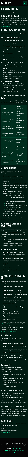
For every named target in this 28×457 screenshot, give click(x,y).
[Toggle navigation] (25, 3)
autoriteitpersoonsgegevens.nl (9, 331)
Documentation (7, 450)
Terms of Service (16, 450)
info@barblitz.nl (5, 26)
